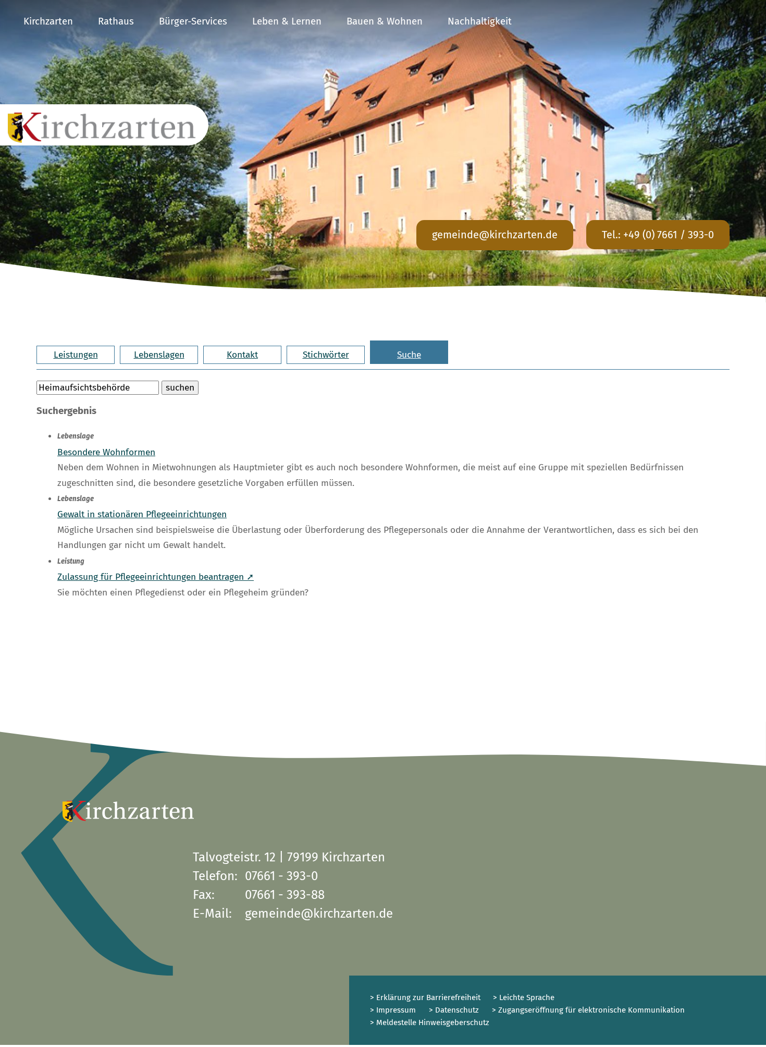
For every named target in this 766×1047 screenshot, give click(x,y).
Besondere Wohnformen (106, 452)
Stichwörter (326, 354)
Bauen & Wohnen (385, 21)
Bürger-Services (193, 21)
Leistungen (76, 354)
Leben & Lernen (287, 21)
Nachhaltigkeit (480, 21)
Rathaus (116, 21)
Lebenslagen (159, 354)
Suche (409, 354)
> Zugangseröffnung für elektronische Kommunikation (588, 1010)
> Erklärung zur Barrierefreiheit (425, 997)
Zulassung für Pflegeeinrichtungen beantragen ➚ (155, 576)
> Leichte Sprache (522, 997)
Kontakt (242, 354)
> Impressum (393, 1010)
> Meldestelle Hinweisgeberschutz (429, 1022)
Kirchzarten (48, 21)
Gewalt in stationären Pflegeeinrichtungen (142, 514)
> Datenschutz (454, 1010)
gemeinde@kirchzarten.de (495, 234)
